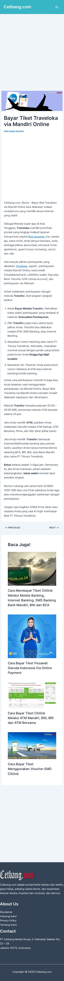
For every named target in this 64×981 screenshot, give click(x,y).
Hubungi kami (8, 916)
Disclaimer (6, 912)
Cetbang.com (17, 6)
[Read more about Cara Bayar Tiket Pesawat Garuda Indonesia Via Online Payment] (32, 636)
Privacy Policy (8, 920)
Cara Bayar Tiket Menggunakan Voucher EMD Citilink (30, 769)
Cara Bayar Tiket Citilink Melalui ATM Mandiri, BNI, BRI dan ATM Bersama (31, 718)
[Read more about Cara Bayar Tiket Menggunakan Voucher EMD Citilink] (32, 745)
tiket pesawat (36, 236)
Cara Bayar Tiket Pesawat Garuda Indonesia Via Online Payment (30, 668)
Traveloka (22, 266)
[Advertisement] (32, 57)
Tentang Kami (8, 924)
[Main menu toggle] (56, 7)
